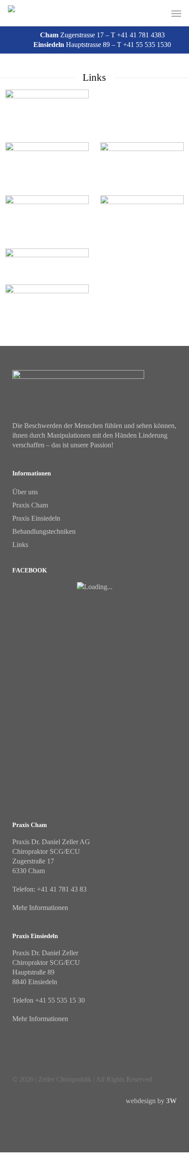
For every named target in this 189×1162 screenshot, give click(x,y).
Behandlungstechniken (44, 531)
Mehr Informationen (40, 907)
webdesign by (151, 1100)
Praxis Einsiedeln (36, 518)
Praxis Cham (30, 505)
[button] (176, 13)
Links (20, 544)
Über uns (25, 492)
